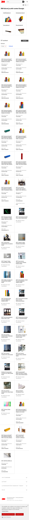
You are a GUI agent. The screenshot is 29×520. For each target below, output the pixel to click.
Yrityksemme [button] (6, 477)
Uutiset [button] (4, 481)
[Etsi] (23, 2)
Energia (2, 46)
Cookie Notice (5, 511)
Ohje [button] (3, 490)
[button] (6, 517)
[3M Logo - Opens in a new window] (3, 2)
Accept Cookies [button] (19, 514)
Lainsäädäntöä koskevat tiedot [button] (12, 485)
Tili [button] (25, 5)
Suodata (24, 40)
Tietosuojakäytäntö (19, 497)
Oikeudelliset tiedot (10, 497)
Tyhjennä (11, 46)
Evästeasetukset (10, 498)
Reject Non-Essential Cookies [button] (8, 514)
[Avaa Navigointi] (27, 1)
